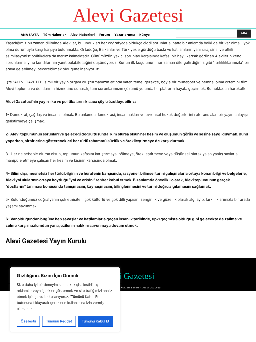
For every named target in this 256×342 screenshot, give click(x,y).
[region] (65, 299)
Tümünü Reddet (59, 321)
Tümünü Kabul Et (95, 321)
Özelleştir (28, 321)
